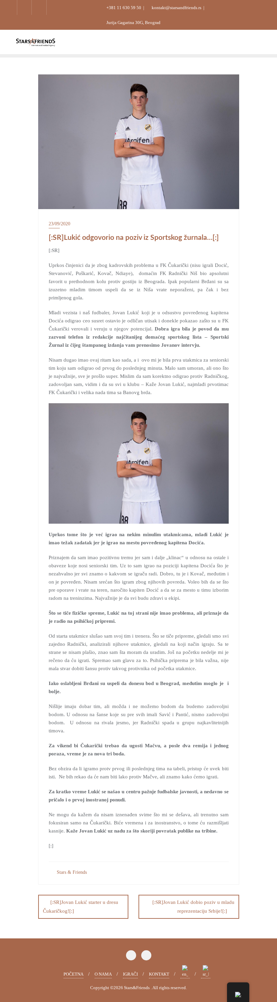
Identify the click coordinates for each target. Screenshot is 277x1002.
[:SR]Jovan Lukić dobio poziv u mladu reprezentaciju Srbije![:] (193, 906)
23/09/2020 (59, 223)
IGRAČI (130, 974)
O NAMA (103, 974)
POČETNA (73, 974)
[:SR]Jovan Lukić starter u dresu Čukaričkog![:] (80, 906)
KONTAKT (159, 974)
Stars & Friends (71, 872)
